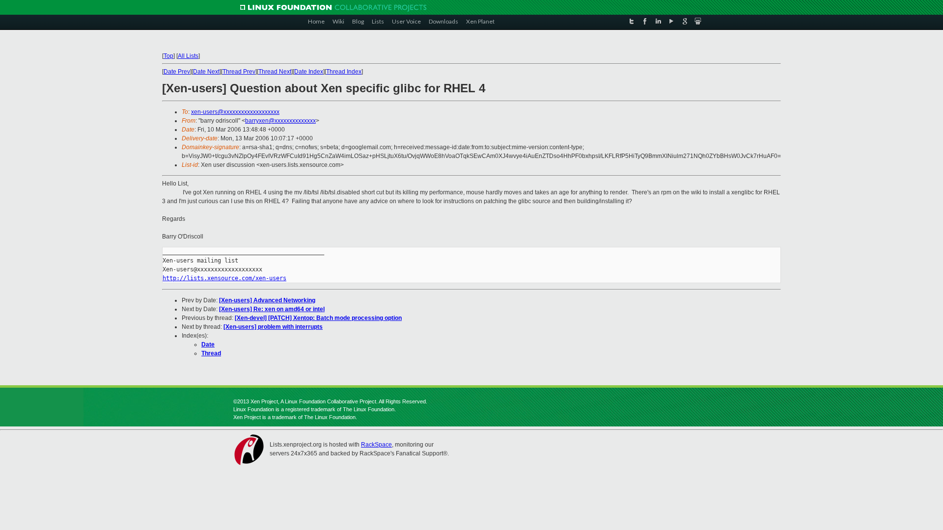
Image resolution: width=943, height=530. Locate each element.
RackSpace (376, 444)
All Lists (188, 56)
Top (168, 56)
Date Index (308, 71)
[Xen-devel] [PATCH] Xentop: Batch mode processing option (318, 318)
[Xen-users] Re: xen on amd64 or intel (272, 309)
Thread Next (274, 71)
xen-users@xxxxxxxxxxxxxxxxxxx (235, 111)
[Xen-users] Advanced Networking (267, 300)
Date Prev (177, 71)
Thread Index (343, 71)
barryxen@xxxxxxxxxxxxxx (280, 120)
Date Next (206, 71)
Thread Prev (238, 71)
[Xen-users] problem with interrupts (273, 326)
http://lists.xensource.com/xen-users (224, 278)
